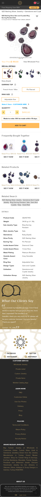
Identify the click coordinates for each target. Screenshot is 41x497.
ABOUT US (20, 481)
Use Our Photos (20, 402)
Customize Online (20, 397)
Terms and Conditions (20, 425)
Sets (28, 202)
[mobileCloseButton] (3, 3)
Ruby (19, 205)
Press (20, 411)
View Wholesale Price (31, 62)
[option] (7, 74)
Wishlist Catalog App (20, 383)
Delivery (20, 406)
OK (16, 495)
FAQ (20, 392)
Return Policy (20, 429)
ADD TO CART (20, 125)
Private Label (20, 369)
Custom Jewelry (20, 374)
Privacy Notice (20, 434)
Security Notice (20, 439)
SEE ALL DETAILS (8, 66)
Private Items (20, 378)
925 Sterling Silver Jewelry (12, 200)
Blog (20, 415)
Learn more (22, 495)
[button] (37, 3)
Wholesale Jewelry (20, 364)
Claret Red (26, 205)
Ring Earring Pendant (18, 202)
